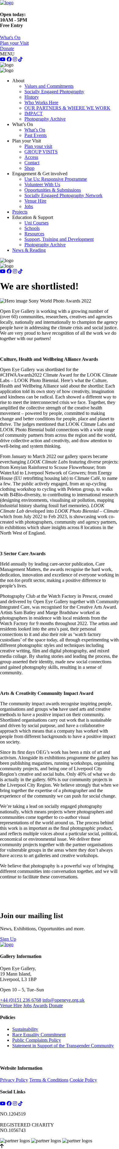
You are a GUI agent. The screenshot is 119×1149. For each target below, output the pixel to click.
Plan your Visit (14, 43)
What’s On (34, 129)
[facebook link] (9, 59)
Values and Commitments (49, 86)
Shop (29, 168)
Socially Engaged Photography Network (63, 195)
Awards (40, 1005)
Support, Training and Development (59, 239)
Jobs (28, 206)
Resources (34, 233)
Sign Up (8, 939)
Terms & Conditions (48, 1079)
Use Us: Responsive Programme (55, 179)
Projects (19, 211)
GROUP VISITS (41, 151)
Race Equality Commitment (39, 1034)
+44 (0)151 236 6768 (20, 1000)
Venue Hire (35, 200)
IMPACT (33, 113)
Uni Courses (36, 222)
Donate (7, 48)
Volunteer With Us (42, 184)
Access (31, 157)
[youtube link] (2, 59)
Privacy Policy (14, 1079)
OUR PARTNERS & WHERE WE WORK (67, 108)
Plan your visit (38, 146)
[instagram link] (15, 59)
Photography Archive (45, 118)
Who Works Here (41, 102)
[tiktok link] (20, 59)
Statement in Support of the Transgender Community (63, 1045)
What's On (10, 37)
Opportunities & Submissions (52, 190)
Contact (31, 162)
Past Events (35, 135)
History (31, 97)
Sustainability (25, 1029)
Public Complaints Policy (36, 1040)
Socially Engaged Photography (54, 91)
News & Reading (29, 250)
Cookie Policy (83, 1079)
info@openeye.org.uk (63, 1000)
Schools (32, 228)
